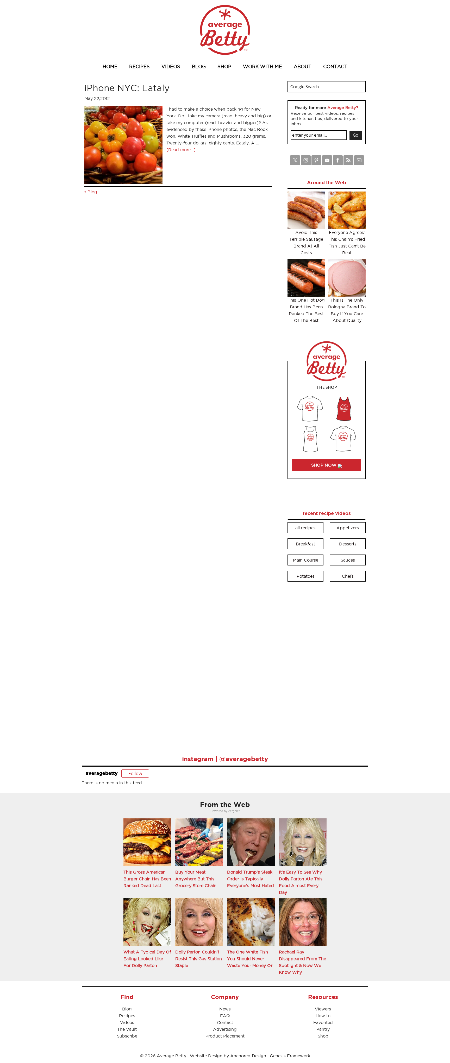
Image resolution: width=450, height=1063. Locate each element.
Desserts (348, 544)
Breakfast (305, 544)
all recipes (305, 527)
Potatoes (306, 576)
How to (323, 1015)
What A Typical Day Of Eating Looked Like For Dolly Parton (147, 959)
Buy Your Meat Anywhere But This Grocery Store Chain (195, 879)
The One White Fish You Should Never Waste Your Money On (250, 959)
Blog (92, 191)
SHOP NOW (324, 465)
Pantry (323, 1029)
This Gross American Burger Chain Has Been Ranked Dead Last (147, 879)
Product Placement (225, 1036)
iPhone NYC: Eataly (127, 88)
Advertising (225, 1029)
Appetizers (347, 527)
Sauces (348, 560)
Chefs (348, 576)
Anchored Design (248, 1055)
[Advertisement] (327, 665)
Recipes (127, 1015)
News (225, 1009)
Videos (127, 1022)
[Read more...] (181, 149)
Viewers (323, 1009)
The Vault (127, 1029)
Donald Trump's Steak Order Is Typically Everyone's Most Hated (250, 879)
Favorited (323, 1022)
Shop (323, 1036)
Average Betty (225, 30)
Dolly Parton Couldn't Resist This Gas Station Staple (198, 959)
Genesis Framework (290, 1055)
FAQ (225, 1015)
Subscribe (127, 1036)
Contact (225, 1022)
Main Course (305, 560)
